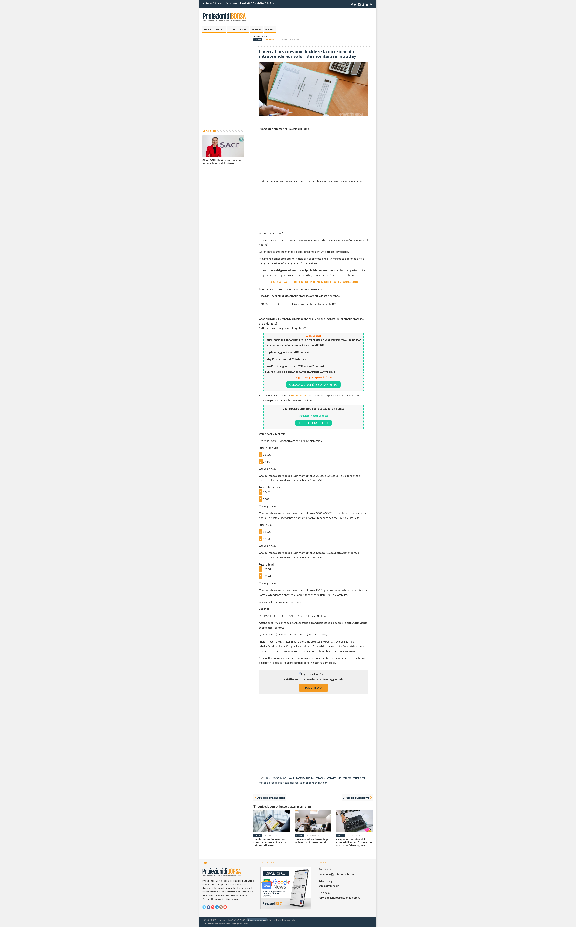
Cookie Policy (290, 920)
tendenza (314, 782)
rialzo (286, 782)
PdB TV (270, 3)
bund (283, 777)
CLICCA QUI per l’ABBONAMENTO (313, 384)
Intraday (320, 777)
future (310, 777)
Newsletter (258, 3)
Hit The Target (299, 395)
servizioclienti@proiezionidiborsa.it (340, 897)
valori (324, 782)
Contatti (219, 3)
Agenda (269, 29)
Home (256, 36)
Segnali (304, 782)
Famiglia (256, 29)
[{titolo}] (352, 4)
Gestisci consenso (257, 920)
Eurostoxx (299, 777)
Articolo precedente (271, 797)
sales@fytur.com (328, 886)
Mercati (219, 29)
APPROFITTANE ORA (313, 423)
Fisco (231, 29)
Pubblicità (245, 3)
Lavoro (243, 29)
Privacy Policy (275, 920)
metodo (263, 782)
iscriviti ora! (313, 687)
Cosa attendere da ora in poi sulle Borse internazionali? (312, 841)
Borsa (275, 777)
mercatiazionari (357, 777)
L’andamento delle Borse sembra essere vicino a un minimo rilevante (270, 842)
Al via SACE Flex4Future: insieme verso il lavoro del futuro (222, 161)
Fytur (245, 923)
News (207, 29)
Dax (289, 777)
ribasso (294, 782)
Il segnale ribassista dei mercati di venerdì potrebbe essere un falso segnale (354, 842)
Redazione (270, 39)
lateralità (331, 777)
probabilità (275, 782)
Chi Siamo (207, 3)
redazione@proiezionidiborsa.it (337, 874)
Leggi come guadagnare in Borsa (314, 377)
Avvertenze (231, 3)
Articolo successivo (356, 797)
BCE (268, 777)
